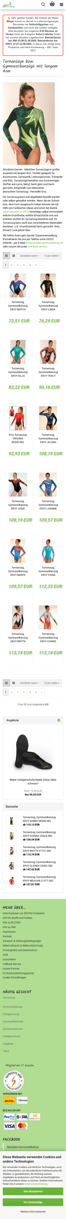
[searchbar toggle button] (43, 4)
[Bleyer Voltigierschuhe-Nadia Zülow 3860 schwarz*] (33, 750)
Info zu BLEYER (11, 922)
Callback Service (12, 964)
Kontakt (7, 936)
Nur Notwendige (33, 1202)
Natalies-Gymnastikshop (23, 1147)
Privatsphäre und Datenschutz (20, 950)
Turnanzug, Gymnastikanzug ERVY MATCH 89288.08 (18, 306)
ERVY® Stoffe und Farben (17, 917)
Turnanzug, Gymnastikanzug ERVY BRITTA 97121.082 (18, 637)
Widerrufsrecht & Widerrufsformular (23, 945)
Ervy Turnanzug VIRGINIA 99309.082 (18, 438)
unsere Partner (11, 968)
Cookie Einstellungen (14, 977)
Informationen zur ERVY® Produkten (24, 913)
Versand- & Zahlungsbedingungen (22, 940)
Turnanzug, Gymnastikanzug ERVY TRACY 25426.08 (48, 372)
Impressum (9, 931)
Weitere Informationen (33, 1211)
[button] (6, 255)
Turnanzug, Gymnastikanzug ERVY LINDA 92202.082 (48, 306)
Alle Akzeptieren (33, 1191)
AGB (5, 954)
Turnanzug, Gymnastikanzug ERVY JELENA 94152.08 (48, 438)
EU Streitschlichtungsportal (18, 973)
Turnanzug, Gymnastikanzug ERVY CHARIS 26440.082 (48, 637)
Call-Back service (37, 246)
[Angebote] (58, 720)
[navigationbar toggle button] (61, 4)
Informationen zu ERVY (16, 211)
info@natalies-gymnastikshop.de (44, 242)
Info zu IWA (9, 927)
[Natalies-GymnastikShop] (7, 4)
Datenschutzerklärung (35, 1183)
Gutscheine (9, 959)
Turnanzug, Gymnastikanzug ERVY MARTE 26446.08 (18, 571)
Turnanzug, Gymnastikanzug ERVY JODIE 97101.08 (18, 505)
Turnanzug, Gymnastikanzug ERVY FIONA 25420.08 (48, 571)
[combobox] (29, 255)
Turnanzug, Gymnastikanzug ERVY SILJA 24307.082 (18, 372)
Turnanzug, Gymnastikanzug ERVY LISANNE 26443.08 (48, 505)
